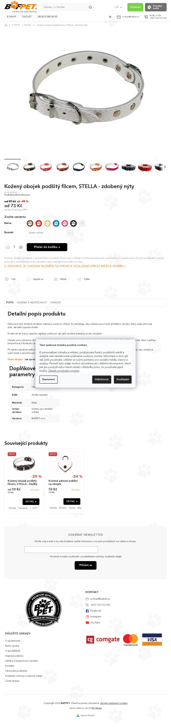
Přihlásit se (85, 565)
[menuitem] (11, 17)
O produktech (12, 651)
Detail (30, 501)
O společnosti (12, 641)
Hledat (92, 8)
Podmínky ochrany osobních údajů (23, 676)
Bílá (79, 508)
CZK (117, 7)
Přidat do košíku (45, 247)
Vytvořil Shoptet (88, 715)
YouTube (95, 622)
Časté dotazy (12, 681)
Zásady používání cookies (63, 371)
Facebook (96, 611)
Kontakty (9, 666)
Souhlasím (122, 379)
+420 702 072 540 (100, 605)
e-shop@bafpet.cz (100, 599)
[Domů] (7, 25)
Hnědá (12, 508)
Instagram (96, 616)
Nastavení (48, 379)
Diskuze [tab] (55, 302)
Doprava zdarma (14, 656)
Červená (22, 508)
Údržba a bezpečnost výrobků (21, 661)
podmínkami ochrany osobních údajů (101, 556)
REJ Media (97, 708)
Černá (72, 508)
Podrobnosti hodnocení (17, 195)
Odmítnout (102, 379)
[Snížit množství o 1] (8, 248)
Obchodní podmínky (16, 671)
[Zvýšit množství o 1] (21, 248)
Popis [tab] (10, 302)
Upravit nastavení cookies (114, 703)
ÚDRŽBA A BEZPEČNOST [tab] (32, 302)
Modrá (62, 508)
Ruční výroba (12, 646)
